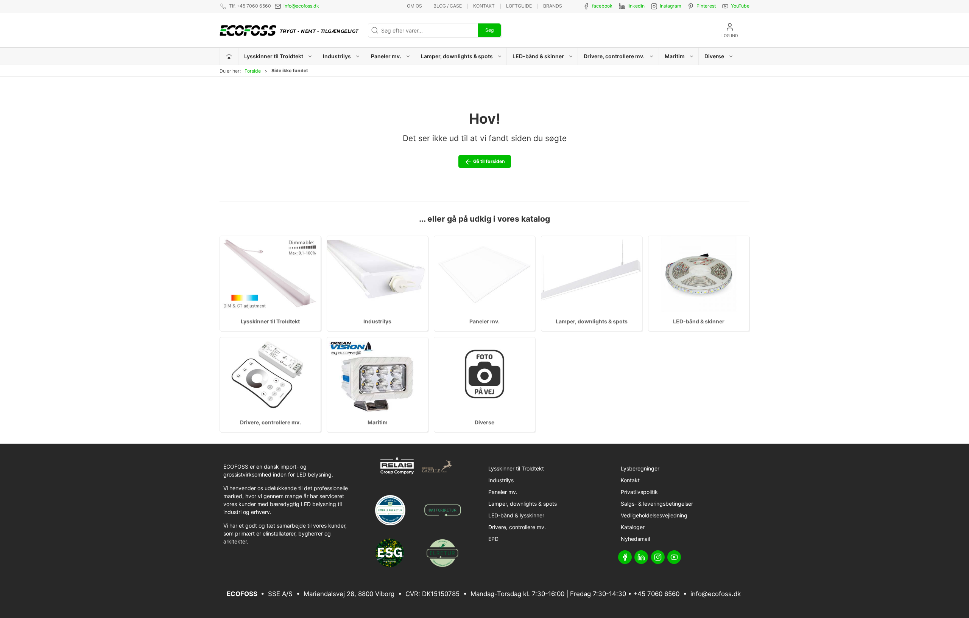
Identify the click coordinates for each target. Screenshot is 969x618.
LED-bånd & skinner (698, 321)
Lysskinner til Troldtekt (270, 321)
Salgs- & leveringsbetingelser (657, 503)
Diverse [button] (714, 56)
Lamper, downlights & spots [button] (457, 56)
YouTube (740, 6)
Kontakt (484, 6)
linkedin (636, 6)
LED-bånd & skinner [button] (538, 56)
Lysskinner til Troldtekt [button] (273, 56)
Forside (253, 71)
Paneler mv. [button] (386, 56)
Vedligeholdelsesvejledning (654, 515)
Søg (489, 30)
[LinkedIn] (641, 557)
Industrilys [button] (337, 56)
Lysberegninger (640, 468)
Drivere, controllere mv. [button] (614, 56)
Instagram (670, 6)
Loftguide (519, 6)
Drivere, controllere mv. (270, 422)
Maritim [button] (675, 56)
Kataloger (633, 527)
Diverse (484, 422)
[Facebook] (625, 557)
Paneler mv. (484, 321)
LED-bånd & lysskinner (516, 515)
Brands (552, 6)
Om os (414, 6)
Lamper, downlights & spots (592, 321)
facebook (602, 6)
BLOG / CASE (447, 6)
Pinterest (706, 6)
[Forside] (229, 56)
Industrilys (377, 321)
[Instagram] (658, 557)
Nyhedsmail (635, 539)
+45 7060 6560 (656, 594)
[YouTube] (674, 557)
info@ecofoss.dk (301, 6)
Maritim (378, 422)
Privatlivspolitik (639, 492)
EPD (493, 539)
